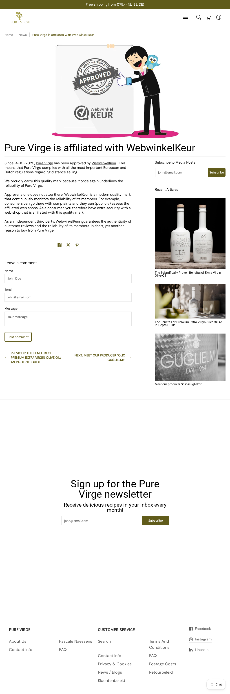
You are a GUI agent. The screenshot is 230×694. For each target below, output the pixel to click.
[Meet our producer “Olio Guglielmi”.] (190, 357)
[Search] (199, 17)
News (23, 35)
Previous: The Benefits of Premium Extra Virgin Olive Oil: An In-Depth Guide (36, 357)
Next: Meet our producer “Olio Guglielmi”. (100, 357)
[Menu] (185, 17)
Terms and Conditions (159, 644)
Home (8, 35)
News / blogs (110, 672)
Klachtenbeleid (111, 680)
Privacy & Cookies (115, 664)
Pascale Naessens (75, 641)
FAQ (63, 649)
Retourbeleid (161, 672)
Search (104, 641)
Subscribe (216, 172)
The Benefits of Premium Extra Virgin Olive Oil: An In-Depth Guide (189, 323)
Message (11, 308)
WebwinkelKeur (104, 163)
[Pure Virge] (20, 17)
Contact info (20, 649)
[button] (59, 245)
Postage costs (162, 664)
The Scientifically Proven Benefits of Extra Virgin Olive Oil (188, 274)
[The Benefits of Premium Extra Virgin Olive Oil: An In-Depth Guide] (190, 301)
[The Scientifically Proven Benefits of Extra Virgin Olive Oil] (190, 233)
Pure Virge (44, 163)
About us (17, 641)
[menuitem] (208, 17)
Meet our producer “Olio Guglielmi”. (179, 384)
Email (8, 290)
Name (8, 271)
